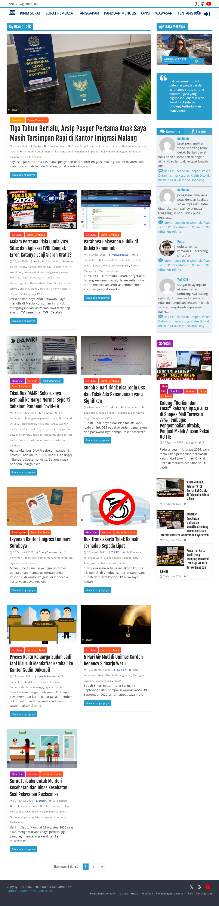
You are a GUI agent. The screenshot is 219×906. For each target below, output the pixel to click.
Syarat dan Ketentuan (102, 893)
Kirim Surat (30, 13)
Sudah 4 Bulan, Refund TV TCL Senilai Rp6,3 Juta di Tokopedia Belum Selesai (197, 490)
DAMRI (14, 424)
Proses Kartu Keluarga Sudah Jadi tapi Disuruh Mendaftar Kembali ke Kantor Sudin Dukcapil (41, 663)
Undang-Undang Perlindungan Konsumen (185, 106)
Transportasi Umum (31, 440)
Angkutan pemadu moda (43, 418)
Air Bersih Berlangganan (116, 675)
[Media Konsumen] (12, 13)
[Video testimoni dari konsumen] (185, 49)
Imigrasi (140, 146)
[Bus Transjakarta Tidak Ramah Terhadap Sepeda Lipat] (116, 506)
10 (188, 540)
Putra (181, 242)
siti (116, 407)
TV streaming (27, 294)
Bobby (37, 146)
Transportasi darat (44, 434)
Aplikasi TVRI (59, 266)
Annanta (47, 413)
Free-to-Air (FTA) (34, 272)
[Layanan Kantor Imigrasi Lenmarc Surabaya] (42, 506)
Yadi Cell (182, 280)
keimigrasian (63, 151)
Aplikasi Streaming (39, 266)
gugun (42, 800)
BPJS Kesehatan (49, 806)
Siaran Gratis (53, 283)
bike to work (94, 557)
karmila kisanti (46, 676)
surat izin (112, 271)
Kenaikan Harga (47, 424)
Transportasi (23, 434)
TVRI (39, 294)
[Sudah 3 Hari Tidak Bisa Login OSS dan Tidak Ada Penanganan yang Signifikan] (116, 355)
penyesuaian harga (53, 429)
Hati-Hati (164, 389)
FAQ (190, 893)
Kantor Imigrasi (44, 151)
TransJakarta (91, 563)
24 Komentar (134, 552)
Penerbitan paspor (31, 157)
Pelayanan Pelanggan (114, 151)
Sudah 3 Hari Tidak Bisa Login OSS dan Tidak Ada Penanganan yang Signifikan (114, 394)
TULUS (115, 552)
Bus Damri (65, 418)
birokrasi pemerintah (25, 806)
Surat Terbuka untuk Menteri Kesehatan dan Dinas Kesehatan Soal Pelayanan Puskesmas (38, 787)
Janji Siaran (28, 277)
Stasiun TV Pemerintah (53, 288)
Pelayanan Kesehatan (54, 817)
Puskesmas (16, 822)
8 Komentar (52, 261)
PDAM (117, 681)
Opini (145, 13)
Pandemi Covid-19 (29, 429)
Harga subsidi (28, 424)
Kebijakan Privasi (128, 893)
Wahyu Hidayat (120, 254)
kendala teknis (101, 265)
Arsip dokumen (89, 146)
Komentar (173, 131)
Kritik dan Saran (52, 381)
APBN (22, 266)
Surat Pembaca (59, 13)
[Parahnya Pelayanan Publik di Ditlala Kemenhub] (116, 209)
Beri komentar (56, 146)
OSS (109, 418)
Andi (36, 261)
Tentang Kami (190, 13)
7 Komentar (131, 407)
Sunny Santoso (48, 552)
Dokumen (128, 146)
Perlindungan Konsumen (170, 893)
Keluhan (17, 235)
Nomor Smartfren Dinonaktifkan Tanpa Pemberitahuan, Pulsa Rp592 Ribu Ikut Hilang (184, 227)
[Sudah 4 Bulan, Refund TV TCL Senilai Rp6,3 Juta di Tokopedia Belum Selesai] (170, 480)
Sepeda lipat (129, 557)
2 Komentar (60, 800)
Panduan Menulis (120, 13)
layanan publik (80, 151)
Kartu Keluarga (34, 687)
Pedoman (147, 893)
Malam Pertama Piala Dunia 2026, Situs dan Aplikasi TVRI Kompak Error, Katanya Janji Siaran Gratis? (41, 248)
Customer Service (109, 146)
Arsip (75, 146)
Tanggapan (88, 13)
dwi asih (121, 670)
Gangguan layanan (56, 272)
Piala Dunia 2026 (34, 283)
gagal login (90, 412)
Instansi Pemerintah (22, 151)
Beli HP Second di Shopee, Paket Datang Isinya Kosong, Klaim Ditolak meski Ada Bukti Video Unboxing (184, 175)
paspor (95, 151)
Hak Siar (15, 277)
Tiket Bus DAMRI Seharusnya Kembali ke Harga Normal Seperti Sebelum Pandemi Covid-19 (40, 399)
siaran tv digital (29, 288)
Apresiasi (17, 120)
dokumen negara (38, 682)
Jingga (192, 442)
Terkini (201, 131)
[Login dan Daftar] (207, 14)
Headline (17, 381)
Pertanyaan (19, 532)
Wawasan (164, 13)
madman (183, 138)
